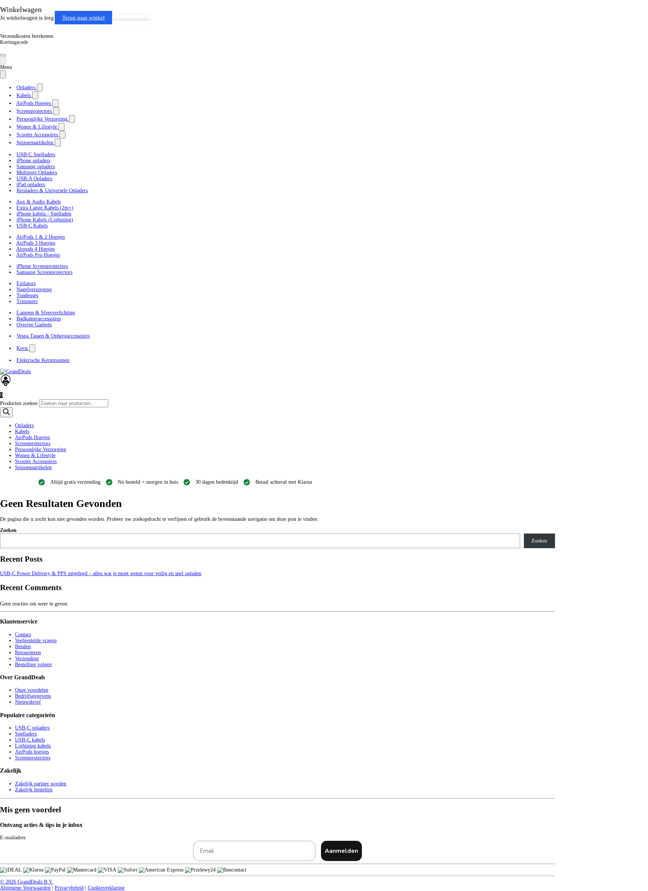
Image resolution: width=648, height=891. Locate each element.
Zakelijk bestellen (33, 789)
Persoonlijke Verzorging (40, 449)
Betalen (23, 646)
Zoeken (8, 530)
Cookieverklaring (106, 888)
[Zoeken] (6, 412)
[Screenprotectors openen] (56, 111)
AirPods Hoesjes (32, 437)
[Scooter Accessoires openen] (63, 135)
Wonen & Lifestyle (35, 455)
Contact (23, 634)
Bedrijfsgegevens (33, 696)
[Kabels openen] (35, 95)
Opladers (24, 425)
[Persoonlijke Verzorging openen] (72, 119)
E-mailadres (13, 837)
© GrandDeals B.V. (26, 882)
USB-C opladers (32, 728)
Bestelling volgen (33, 664)
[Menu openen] (3, 55)
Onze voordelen (31, 690)
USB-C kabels (30, 740)
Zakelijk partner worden (40, 783)
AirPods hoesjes (32, 752)
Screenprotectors (32, 443)
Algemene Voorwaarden (25, 888)
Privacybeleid (69, 888)
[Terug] (3, 60)
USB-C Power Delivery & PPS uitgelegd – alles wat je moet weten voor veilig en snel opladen (100, 573)
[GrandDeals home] (15, 371)
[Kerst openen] (32, 348)
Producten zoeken (19, 403)
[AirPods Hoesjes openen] (55, 103)
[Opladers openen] (40, 87)
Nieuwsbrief (28, 702)
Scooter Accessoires (36, 461)
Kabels (22, 431)
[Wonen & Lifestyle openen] (61, 127)
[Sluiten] (3, 74)
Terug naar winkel (83, 18)
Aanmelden (341, 851)
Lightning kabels (33, 746)
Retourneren (28, 652)
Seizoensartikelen (33, 467)
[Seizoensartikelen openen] (58, 143)
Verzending (27, 658)
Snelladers (26, 734)
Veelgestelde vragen (36, 640)
